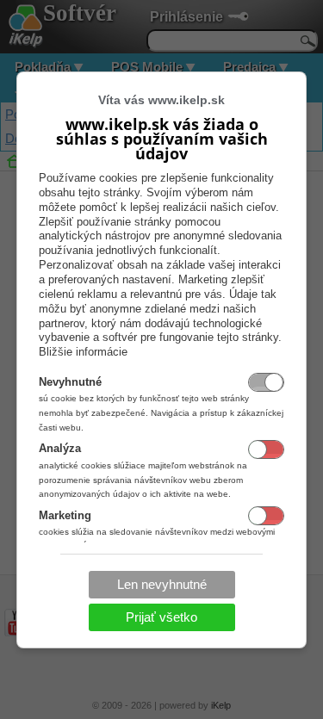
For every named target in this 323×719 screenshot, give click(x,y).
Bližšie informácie (83, 351)
